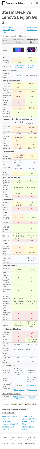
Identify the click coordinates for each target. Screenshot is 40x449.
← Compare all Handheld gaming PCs (9, 29)
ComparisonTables (15, 3)
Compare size (25, 36)
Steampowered (19, 65)
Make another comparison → (32, 28)
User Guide (32, 385)
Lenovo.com (32, 390)
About (6, 438)
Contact (12, 438)
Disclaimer (21, 438)
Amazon (19, 67)
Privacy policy (31, 438)
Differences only (10, 36)
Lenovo (32, 65)
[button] (31, 3)
